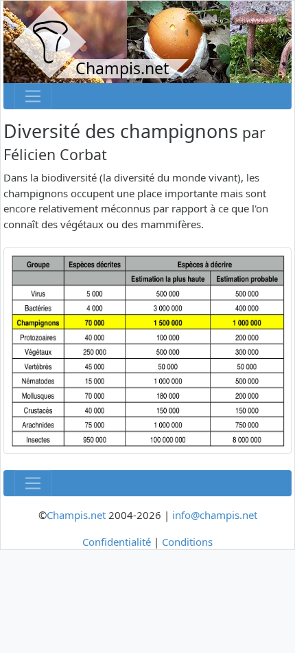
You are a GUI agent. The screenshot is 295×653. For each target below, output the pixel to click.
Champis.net (76, 515)
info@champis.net (214, 515)
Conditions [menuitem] (187, 542)
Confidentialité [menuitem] (116, 542)
